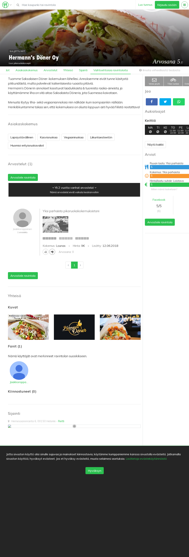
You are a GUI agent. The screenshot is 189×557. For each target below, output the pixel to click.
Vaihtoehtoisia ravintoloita (110, 70)
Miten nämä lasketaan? (164, 189)
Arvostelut (50, 70)
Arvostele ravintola (159, 222)
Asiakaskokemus (27, 70)
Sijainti (83, 70)
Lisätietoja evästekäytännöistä (146, 458)
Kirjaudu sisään (167, 5)
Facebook (158, 199)
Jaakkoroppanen (19, 382)
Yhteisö (68, 70)
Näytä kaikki (155, 144)
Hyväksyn (94, 470)
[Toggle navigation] (7, 5)
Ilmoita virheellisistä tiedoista (161, 70)
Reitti (61, 421)
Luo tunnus (145, 4)
